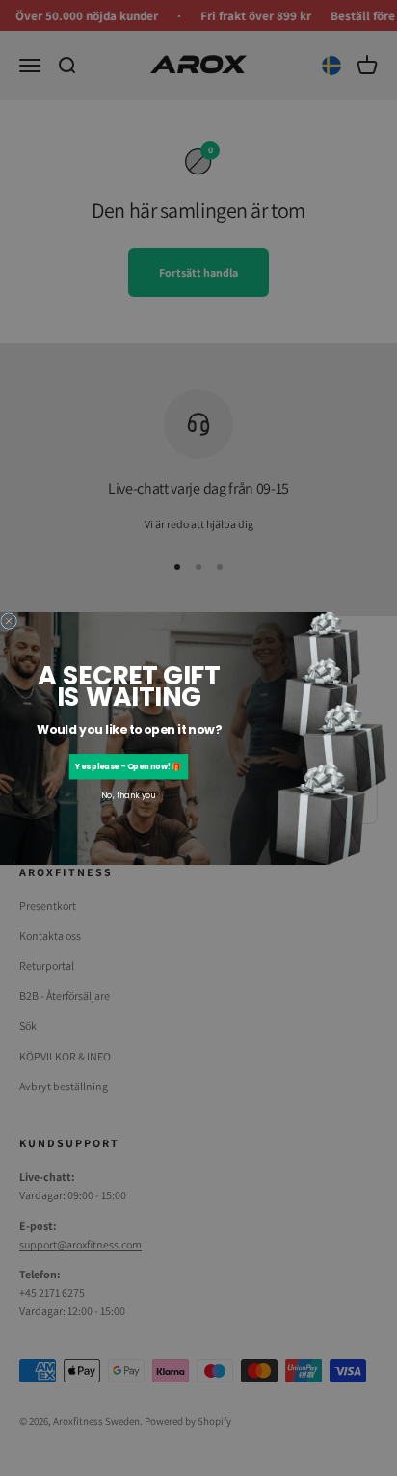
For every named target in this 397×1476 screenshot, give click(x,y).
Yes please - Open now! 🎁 (128, 766)
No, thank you (128, 795)
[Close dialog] (9, 620)
